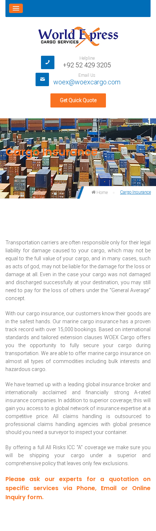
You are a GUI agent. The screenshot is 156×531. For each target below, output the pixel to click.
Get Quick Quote (78, 100)
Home (101, 192)
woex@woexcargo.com (86, 82)
